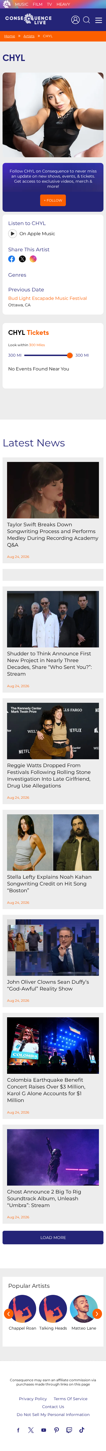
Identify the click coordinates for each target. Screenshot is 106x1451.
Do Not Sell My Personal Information (53, 1414)
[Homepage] (31, 19)
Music (21, 4)
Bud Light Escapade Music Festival (47, 298)
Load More (53, 1237)
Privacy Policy (33, 1398)
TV (49, 4)
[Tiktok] (88, 1429)
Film (37, 4)
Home (9, 36)
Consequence (7, 4)
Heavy (63, 4)
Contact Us (53, 1406)
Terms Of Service (70, 1398)
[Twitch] (76, 1429)
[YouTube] (50, 1429)
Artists (28, 36)
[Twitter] (37, 1429)
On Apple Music (37, 233)
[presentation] (9, 1314)
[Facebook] (25, 1429)
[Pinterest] (63, 1429)
